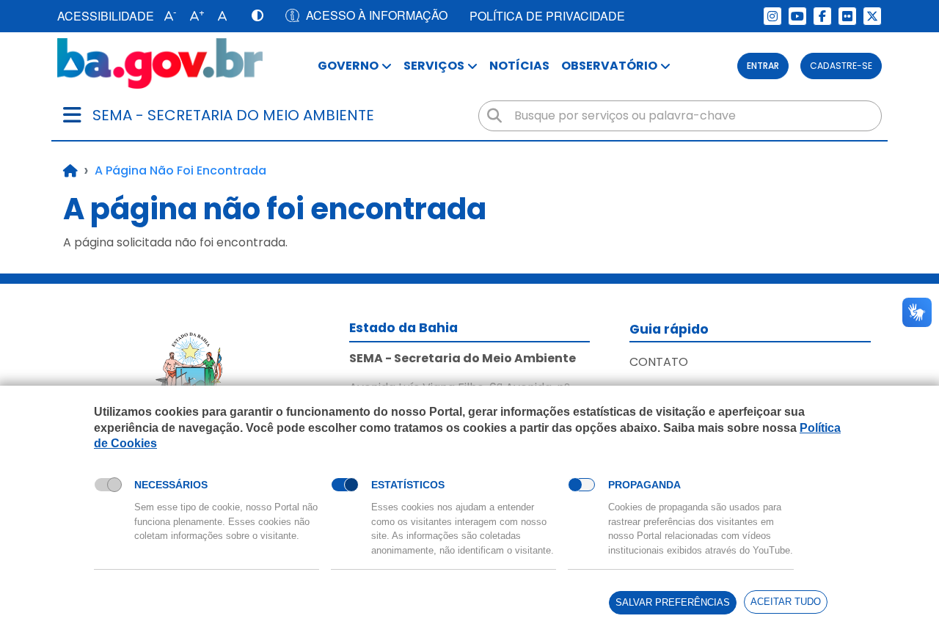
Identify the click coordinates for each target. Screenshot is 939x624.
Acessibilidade (105, 15)
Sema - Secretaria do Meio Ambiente (233, 115)
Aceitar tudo (785, 601)
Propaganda (644, 485)
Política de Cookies (141, 460)
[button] (167, 16)
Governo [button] (348, 65)
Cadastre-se (841, 65)
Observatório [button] (609, 65)
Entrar (763, 65)
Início (70, 170)
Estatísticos (408, 485)
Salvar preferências (672, 602)
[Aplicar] (494, 115)
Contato (658, 361)
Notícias (519, 65)
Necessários (171, 485)
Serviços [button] (433, 65)
